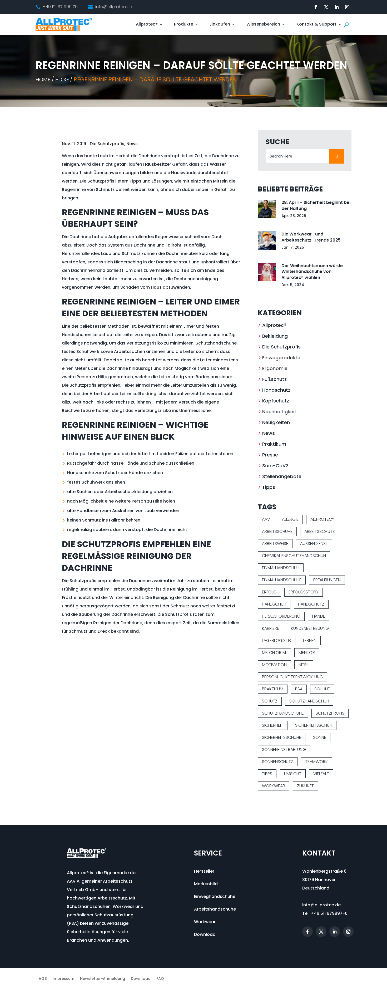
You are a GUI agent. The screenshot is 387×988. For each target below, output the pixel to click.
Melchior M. (274, 653)
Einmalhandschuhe (281, 580)
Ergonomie (274, 368)
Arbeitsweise (275, 543)
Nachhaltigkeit (279, 411)
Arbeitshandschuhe (215, 909)
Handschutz (276, 390)
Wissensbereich (263, 24)
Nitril (304, 665)
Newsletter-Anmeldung (102, 979)
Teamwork (316, 762)
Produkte (183, 24)
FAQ (160, 979)
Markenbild (206, 884)
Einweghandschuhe (214, 896)
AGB (43, 979)
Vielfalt (321, 774)
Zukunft (305, 786)
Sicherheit (272, 725)
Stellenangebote (281, 476)
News (132, 144)
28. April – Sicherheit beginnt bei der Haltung (315, 205)
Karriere (270, 628)
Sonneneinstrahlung (284, 749)
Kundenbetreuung (310, 628)
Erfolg (269, 592)
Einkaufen (220, 24)
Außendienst (314, 543)
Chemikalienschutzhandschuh (294, 556)
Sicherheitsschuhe (281, 737)
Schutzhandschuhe (283, 713)
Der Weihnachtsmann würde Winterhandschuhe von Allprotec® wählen (312, 272)
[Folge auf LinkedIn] (337, 7)
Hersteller (204, 871)
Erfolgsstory (304, 592)
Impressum (63, 979)
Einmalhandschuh (280, 568)
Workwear (273, 786)
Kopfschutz (275, 400)
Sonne (319, 737)
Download (205, 934)
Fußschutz (274, 379)
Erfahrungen (327, 580)
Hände (318, 616)
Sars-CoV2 (275, 465)
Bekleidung (275, 336)
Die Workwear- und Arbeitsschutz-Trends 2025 (311, 237)
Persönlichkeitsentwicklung (292, 677)
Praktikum (274, 444)
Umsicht (292, 774)
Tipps (268, 487)
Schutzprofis (330, 713)
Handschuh (274, 604)
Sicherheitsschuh (313, 725)
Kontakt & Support (316, 24)
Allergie (290, 519)
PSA (298, 689)
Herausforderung (281, 616)
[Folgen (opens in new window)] (315, 7)
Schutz (269, 701)
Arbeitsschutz (319, 531)
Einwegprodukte (281, 357)
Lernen (309, 640)
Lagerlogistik (276, 640)
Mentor (307, 653)
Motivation (274, 665)
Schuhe (322, 689)
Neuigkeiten (276, 422)
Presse (270, 454)
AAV (266, 519)
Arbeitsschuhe (277, 531)
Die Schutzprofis (107, 144)
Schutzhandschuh (309, 701)
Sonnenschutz (277, 762)
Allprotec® (147, 24)
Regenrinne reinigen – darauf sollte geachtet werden (155, 79)
